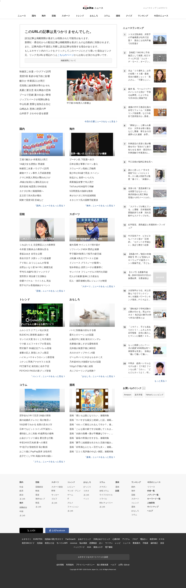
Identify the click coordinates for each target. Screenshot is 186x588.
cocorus (73, 543)
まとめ (22, 498)
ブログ (135, 539)
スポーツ (66, 15)
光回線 (40, 543)
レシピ (118, 543)
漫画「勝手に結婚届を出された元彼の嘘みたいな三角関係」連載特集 (92, 442)
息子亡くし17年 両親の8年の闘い (35, 456)
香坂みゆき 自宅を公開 (30, 253)
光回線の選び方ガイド (54, 539)
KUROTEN (37, 539)
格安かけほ (49, 543)
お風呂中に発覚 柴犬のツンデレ (85, 339)
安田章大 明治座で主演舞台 (32, 276)
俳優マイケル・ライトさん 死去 (35, 280)
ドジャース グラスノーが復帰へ (85, 262)
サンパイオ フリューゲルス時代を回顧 (88, 271)
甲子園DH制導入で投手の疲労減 (85, 253)
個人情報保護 (102, 564)
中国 (21, 511)
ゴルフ (54, 498)
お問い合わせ (124, 564)
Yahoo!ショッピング (154, 394)
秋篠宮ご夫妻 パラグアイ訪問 (35, 71)
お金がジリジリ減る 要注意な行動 (36, 438)
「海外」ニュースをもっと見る (98, 205)
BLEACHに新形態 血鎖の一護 (33, 334)
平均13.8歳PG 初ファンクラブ (34, 271)
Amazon (127, 394)
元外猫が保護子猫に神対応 (82, 348)
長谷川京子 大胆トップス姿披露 (35, 258)
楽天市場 (138, 394)
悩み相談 (83, 543)
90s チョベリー (106, 503)
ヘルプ (150, 511)
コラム (107, 15)
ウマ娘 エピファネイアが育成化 (35, 343)
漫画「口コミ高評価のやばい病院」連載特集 (91, 451)
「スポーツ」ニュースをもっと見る (96, 286)
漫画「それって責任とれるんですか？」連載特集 (92, 424)
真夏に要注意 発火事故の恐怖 (35, 90)
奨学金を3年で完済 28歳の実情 (35, 415)
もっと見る (159, 381)
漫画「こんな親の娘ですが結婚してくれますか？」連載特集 (92, 429)
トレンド (80, 15)
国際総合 (23, 507)
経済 (21, 490)
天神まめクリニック (101, 539)
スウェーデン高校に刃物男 (82, 168)
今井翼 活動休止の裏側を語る (34, 249)
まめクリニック (84, 539)
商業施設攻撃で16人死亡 (81, 182)
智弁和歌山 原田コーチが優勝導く (86, 267)
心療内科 (116, 539)
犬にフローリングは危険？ (82, 370)
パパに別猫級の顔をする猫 (82, 330)
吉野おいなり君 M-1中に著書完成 (36, 267)
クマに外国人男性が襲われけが (34, 177)
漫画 (118, 15)
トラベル (103, 498)
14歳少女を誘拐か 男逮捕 (32, 164)
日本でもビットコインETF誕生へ (35, 429)
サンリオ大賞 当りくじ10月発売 (35, 339)
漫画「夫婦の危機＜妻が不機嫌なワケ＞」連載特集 (92, 433)
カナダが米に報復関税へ (31, 191)
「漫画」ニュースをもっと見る (98, 457)
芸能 (54, 15)
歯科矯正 (154, 543)
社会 (21, 487)
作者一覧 (151, 490)
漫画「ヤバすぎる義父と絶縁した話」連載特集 (92, 420)
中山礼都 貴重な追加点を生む (35, 104)
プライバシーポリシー (85, 564)
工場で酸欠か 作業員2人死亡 (33, 159)
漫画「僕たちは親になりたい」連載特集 (89, 415)
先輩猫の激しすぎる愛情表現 (83, 343)
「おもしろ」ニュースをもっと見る (96, 376)
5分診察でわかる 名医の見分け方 (35, 424)
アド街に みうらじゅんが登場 (34, 262)
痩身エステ (98, 547)
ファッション (73, 506)
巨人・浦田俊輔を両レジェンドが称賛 (88, 280)
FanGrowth (71, 539)
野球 (53, 490)
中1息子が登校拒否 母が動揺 (33, 447)
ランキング (143, 15)
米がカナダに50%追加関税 (82, 195)
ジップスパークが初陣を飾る (34, 99)
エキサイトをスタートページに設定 (93, 557)
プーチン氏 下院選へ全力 (81, 159)
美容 (162, 543)
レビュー (71, 487)
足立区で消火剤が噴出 (30, 195)
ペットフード (79, 547)
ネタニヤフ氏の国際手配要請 (83, 200)
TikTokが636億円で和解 (81, 186)
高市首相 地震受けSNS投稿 (33, 186)
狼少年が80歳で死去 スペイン (84, 173)
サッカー (55, 495)
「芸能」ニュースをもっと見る (48, 291)
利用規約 (70, 564)
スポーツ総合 (57, 487)
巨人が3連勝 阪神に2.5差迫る (84, 276)
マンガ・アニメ (74, 490)
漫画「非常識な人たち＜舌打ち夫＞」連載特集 (92, 447)
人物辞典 (151, 503)
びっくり (87, 487)
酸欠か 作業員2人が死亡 (32, 80)
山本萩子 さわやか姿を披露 (33, 113)
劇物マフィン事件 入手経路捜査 (35, 173)
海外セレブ (40, 498)
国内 (34, 15)
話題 (117, 490)
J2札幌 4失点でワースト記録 (83, 258)
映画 (37, 490)
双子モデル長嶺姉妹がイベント (34, 285)
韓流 (37, 503)
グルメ (70, 503)
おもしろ (94, 15)
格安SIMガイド (28, 543)
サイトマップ (153, 506)
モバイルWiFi (62, 543)
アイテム (126, 539)
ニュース (22, 15)
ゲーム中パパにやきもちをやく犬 (85, 357)
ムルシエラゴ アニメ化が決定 (34, 330)
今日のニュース (161, 15)
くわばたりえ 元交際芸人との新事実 (37, 244)
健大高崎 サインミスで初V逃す (84, 244)
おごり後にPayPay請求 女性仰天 (35, 451)
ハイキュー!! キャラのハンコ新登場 (36, 357)
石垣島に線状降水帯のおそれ (34, 85)
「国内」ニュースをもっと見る (48, 205)
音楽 (37, 495)
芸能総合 (39, 487)
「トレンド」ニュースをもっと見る (46, 376)
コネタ (86, 490)
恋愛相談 (93, 543)
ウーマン (109, 543)
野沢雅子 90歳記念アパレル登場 (35, 348)
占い (101, 543)
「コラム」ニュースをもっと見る (47, 461)
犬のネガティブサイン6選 (82, 352)
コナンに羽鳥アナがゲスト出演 (34, 361)
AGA (89, 547)
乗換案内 (136, 543)
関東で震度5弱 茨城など (31, 200)
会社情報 (60, 564)
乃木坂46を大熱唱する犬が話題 (85, 361)
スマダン (103, 487)
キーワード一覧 (153, 498)
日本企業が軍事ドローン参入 (83, 164)
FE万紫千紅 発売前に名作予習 (34, 366)
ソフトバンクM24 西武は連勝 (84, 249)
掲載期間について (68, 60)
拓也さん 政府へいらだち (81, 177)
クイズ (129, 15)
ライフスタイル (106, 495)
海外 (44, 15)
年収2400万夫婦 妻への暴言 (33, 442)
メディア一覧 (153, 495)
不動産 (145, 543)
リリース (151, 487)
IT (68, 498)
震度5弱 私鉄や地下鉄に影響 (34, 76)
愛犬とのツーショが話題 (81, 334)
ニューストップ (149, 8)
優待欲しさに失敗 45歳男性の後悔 (36, 433)
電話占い (143, 539)
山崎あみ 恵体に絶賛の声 (32, 108)
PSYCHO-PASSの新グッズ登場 (35, 370)
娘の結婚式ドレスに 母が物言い (35, 420)
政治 (21, 495)
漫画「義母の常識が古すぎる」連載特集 (89, 438)
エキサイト (163, 8)
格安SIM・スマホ (157, 539)
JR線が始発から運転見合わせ (34, 182)
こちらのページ (65, 54)
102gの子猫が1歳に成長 (81, 366)
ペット (86, 498)
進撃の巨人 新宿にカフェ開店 (34, 352)
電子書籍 (108, 547)
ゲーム (70, 495)
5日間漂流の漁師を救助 (81, 191)
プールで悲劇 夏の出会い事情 (35, 94)
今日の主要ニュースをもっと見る (100, 121)
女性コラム (104, 490)
